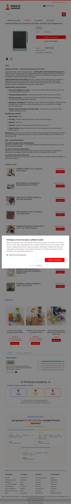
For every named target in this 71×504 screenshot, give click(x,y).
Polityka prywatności (27, 251)
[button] (16, 255)
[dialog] (35, 252)
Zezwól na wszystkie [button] (54, 260)
